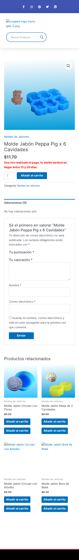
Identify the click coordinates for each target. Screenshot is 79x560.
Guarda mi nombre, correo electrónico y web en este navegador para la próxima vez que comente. (37, 322)
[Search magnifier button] (42, 37)
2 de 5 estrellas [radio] (41, 253)
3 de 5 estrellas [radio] (45, 253)
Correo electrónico (22, 301)
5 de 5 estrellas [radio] (54, 253)
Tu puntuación (21, 252)
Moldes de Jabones (16, 136)
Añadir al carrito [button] (17, 421)
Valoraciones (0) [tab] (15, 202)
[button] (69, 23)
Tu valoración (21, 260)
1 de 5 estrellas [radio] (37, 253)
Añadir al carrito (32, 175)
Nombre (15, 285)
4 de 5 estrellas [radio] (49, 253)
